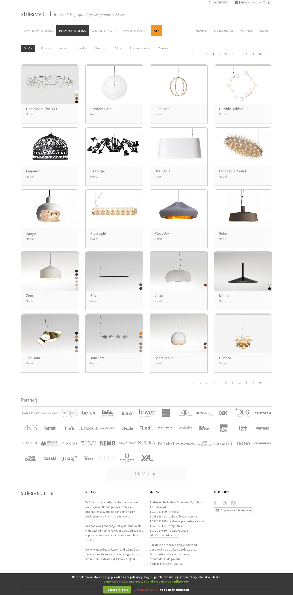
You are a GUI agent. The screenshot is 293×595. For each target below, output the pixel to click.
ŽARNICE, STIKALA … (104, 30)
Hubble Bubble (231, 109)
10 (260, 54)
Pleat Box (162, 233)
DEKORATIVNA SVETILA (72, 30)
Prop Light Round (232, 171)
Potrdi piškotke (117, 590)
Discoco (225, 358)
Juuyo (31, 233)
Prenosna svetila (139, 48)
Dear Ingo (97, 171)
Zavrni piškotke (146, 590)
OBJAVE (264, 30)
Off (156, 30)
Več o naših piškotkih (175, 590)
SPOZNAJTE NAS (223, 30)
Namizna (100, 48)
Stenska (81, 48)
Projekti (201, 30)
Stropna (45, 48)
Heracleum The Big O (42, 109)
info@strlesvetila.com (164, 535)
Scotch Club (164, 358)
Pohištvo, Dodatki (135, 30)
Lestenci (63, 48)
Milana (224, 295)
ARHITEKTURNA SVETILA (38, 30)
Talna (118, 48)
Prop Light (98, 233)
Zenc (30, 295)
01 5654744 (221, 2)
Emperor (32, 171)
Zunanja (163, 48)
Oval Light (162, 171)
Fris (93, 295)
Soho (223, 233)
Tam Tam (33, 358)
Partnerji (246, 30)
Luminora (162, 109)
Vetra (159, 295)
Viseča (28, 48)
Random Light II (102, 109)
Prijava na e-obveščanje (255, 2)
